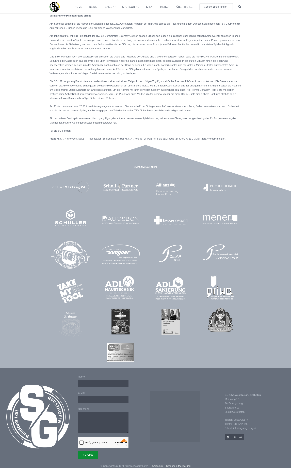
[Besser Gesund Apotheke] (170, 220)
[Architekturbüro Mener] (220, 219)
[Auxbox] (120, 219)
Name (81, 376)
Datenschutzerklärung (178, 465)
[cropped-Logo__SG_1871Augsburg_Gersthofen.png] (55, 7)
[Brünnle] (70, 324)
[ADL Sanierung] (170, 288)
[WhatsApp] (240, 437)
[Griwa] (220, 287)
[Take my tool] (70, 291)
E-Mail (81, 392)
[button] (114, 6)
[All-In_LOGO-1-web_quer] (70, 256)
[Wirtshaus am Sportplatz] (120, 321)
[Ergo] (170, 322)
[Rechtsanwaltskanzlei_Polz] (220, 252)
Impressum (157, 465)
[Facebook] (228, 437)
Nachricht (83, 408)
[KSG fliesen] (120, 352)
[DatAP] (170, 253)
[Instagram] (234, 437)
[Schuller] (70, 217)
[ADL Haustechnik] (120, 288)
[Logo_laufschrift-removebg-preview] (120, 254)
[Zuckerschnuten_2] (220, 320)
